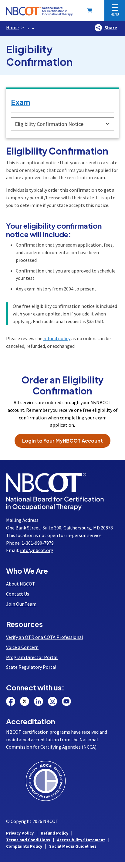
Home (12, 27)
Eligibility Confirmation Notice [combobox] (49, 123)
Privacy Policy (20, 833)
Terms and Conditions (28, 839)
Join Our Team (21, 604)
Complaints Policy (24, 846)
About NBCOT (20, 584)
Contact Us (17, 594)
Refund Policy (54, 833)
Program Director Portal (32, 657)
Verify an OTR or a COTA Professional (44, 637)
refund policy (56, 338)
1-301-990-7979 (38, 543)
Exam (20, 101)
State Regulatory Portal (31, 667)
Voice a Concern (22, 647)
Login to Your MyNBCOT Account (62, 440)
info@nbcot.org (36, 550)
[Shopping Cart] (91, 10)
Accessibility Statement (81, 839)
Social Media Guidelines (72, 846)
